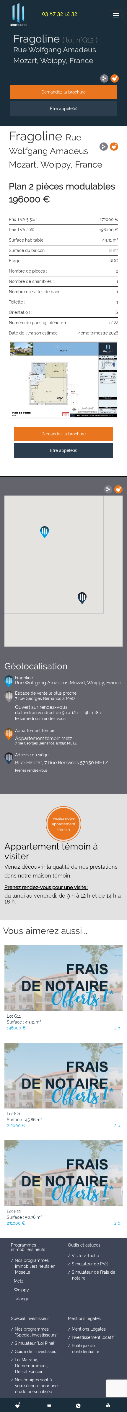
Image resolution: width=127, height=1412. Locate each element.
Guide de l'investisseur (36, 1351)
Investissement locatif (93, 1337)
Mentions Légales (89, 1329)
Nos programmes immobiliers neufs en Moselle (35, 1266)
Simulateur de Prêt (90, 1264)
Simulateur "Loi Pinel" (35, 1343)
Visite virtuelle (85, 1255)
